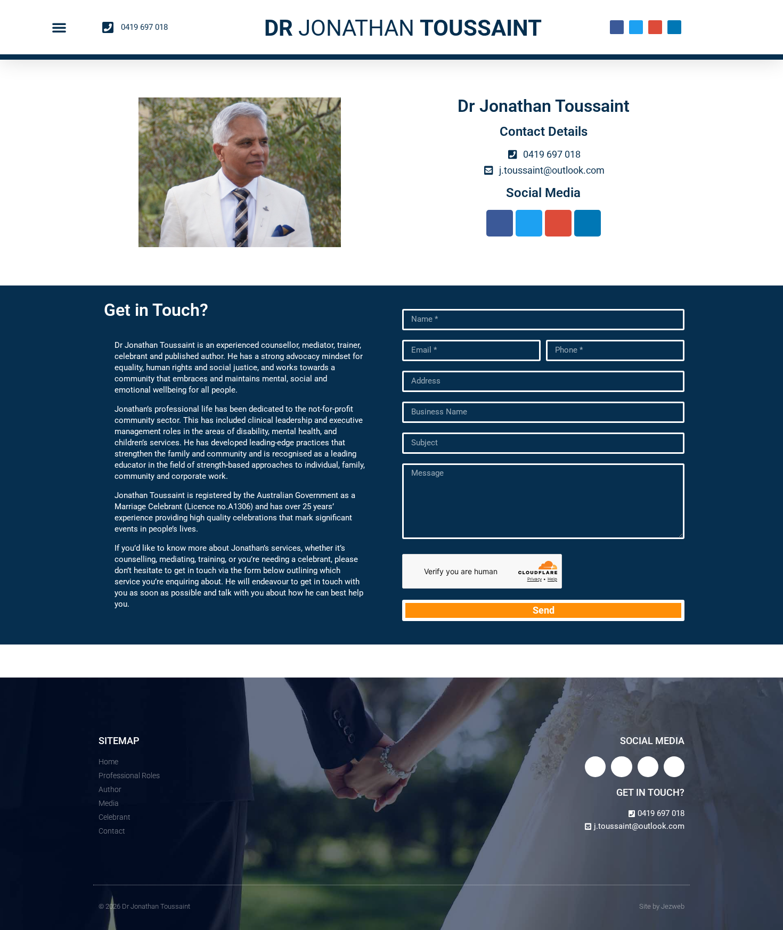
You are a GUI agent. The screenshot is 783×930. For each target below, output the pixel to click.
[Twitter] (636, 27)
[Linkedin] (674, 27)
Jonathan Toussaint (150, 495)
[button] (59, 27)
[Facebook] (617, 27)
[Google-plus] (655, 27)
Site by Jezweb (661, 906)
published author (194, 356)
